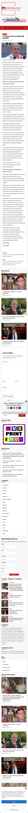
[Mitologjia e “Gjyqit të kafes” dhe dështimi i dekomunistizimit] (4, 611)
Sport (4, 522)
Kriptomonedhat (7, 499)
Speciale (4, 519)
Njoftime (5, 507)
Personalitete (6, 513)
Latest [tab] (4, 579)
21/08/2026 (7, 295)
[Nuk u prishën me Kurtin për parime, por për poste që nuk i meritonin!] (4, 603)
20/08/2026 (7, 345)
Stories (4, 525)
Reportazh (5, 516)
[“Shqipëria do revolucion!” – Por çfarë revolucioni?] (4, 595)
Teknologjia (5, 530)
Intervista (5, 496)
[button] (26, 788)
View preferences (14, 809)
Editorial (5, 490)
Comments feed (6, 667)
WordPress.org (6, 670)
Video (4, 533)
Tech (4, 527)
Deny (14, 805)
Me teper (5, 505)
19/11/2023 (7, 40)
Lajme (4, 502)
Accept (14, 801)
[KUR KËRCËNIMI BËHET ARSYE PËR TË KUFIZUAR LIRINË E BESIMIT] (4, 618)
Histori (4, 493)
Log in (4, 661)
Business (5, 488)
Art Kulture (5, 485)
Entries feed (5, 664)
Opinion (4, 34)
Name (4, 381)
